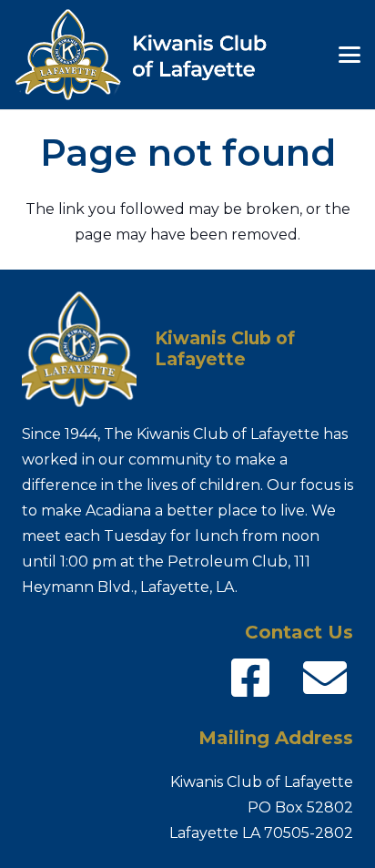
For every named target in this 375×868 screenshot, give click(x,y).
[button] (349, 55)
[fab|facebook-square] (250, 677)
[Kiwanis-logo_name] (152, 54)
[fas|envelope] (325, 677)
